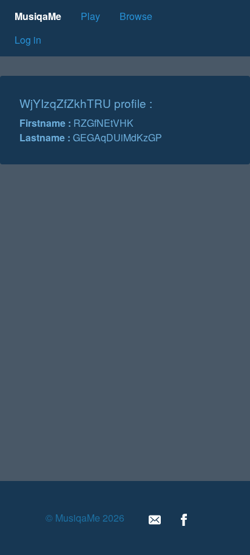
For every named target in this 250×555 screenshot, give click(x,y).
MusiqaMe (38, 16)
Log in (28, 40)
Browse (136, 16)
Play (90, 16)
